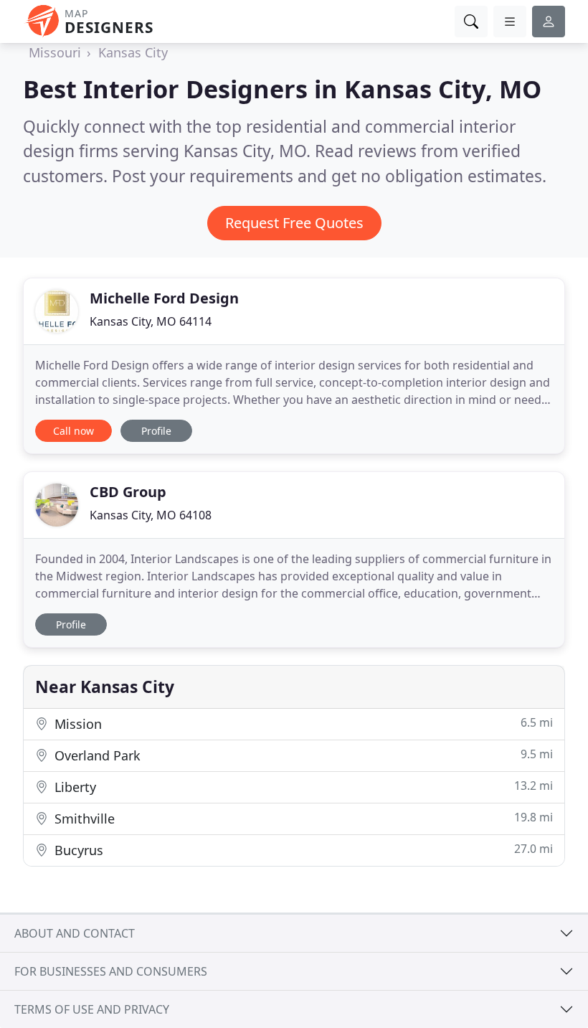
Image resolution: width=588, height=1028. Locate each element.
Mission (302, 723)
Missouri (55, 52)
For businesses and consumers (110, 971)
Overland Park (302, 755)
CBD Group (128, 491)
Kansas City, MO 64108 (151, 515)
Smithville (302, 818)
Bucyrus (302, 850)
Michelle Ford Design (164, 298)
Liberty (302, 787)
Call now (73, 431)
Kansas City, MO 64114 (151, 321)
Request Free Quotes (294, 222)
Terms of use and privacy (91, 1009)
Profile (156, 431)
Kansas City (133, 52)
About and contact (74, 933)
